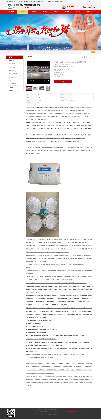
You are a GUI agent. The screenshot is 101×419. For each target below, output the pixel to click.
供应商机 (22, 11)
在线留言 (63, 81)
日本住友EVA (12, 63)
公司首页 (11, 11)
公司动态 (56, 11)
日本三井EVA (12, 67)
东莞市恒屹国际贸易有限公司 (71, 412)
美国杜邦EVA (12, 70)
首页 (87, 57)
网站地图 (56, 414)
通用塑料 (70, 66)
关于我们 (45, 11)
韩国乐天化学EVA (13, 73)
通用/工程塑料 (65, 66)
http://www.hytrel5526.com (32, 404)
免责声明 (46, 414)
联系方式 (89, 11)
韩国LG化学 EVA (13, 80)
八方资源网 (41, 414)
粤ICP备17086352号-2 (59, 412)
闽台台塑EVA (12, 87)
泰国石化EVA (12, 60)
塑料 (60, 66)
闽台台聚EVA (12, 90)
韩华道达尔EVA (12, 83)
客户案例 (67, 11)
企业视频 (33, 11)
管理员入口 (51, 414)
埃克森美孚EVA (12, 77)
